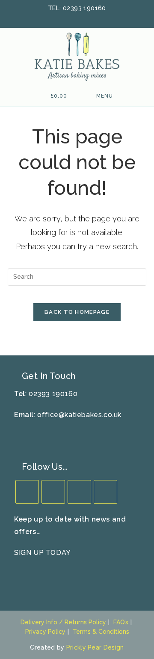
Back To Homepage (77, 312)
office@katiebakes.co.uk (79, 415)
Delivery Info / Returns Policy (63, 622)
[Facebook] (53, 492)
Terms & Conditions (101, 631)
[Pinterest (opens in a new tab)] (78, 17)
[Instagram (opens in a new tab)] (89, 17)
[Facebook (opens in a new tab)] (67, 17)
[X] (27, 492)
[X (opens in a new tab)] (56, 17)
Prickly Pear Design (95, 647)
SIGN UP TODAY (42, 553)
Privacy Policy (45, 631)
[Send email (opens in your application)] (99, 17)
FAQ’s (120, 622)
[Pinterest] (105, 492)
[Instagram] (79, 492)
